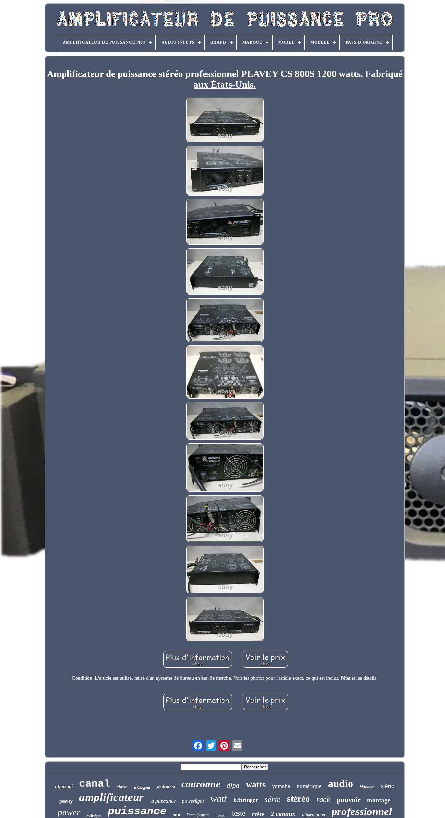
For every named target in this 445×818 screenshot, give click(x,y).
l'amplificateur (198, 815)
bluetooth (367, 787)
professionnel (362, 811)
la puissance (163, 801)
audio (340, 783)
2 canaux (283, 813)
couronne (200, 784)
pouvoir (349, 800)
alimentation (313, 814)
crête (258, 814)
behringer (245, 800)
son (176, 814)
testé (238, 813)
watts (256, 784)
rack (323, 799)
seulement (166, 786)
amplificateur (111, 797)
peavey (66, 801)
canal (94, 784)
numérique (309, 786)
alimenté (64, 786)
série (272, 799)
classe (122, 786)
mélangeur (142, 788)
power (69, 812)
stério (388, 785)
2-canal (220, 816)
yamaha (281, 786)
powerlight (193, 801)
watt (218, 798)
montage (378, 800)
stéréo (298, 799)
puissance (137, 811)
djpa (233, 785)
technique (94, 816)
